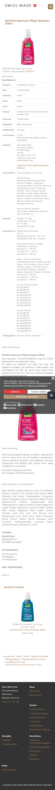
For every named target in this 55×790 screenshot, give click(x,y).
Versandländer (9, 173)
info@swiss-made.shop (10, 702)
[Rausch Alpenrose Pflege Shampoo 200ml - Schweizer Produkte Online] (27, 46)
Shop (26, 656)
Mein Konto (34, 691)
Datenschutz (35, 751)
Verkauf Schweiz (37, 709)
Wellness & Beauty (39, 656)
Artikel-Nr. (7, 96)
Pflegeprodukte (13, 659)
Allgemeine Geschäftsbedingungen (33, 165)
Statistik (40, 405)
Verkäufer (7, 145)
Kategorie (7, 85)
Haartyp (6, 112)
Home (18, 656)
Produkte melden (9, 744)
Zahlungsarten (9, 336)
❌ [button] (53, 378)
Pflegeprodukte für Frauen (34, 659)
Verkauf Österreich (37, 717)
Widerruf (21, 168)
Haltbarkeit (7, 124)
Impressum (34, 759)
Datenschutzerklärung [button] (37, 386)
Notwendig (11, 405)
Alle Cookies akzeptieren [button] (27, 397)
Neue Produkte (9, 770)
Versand (29, 69)
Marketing (11, 408)
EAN (4, 90)
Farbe (5, 106)
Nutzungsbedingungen (39, 747)
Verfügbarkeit (8, 130)
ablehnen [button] (15, 392)
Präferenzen (26, 405)
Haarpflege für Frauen (16, 662)
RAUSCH (30, 71)
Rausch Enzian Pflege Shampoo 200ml (27, 630)
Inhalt (5, 101)
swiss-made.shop (25, 160)
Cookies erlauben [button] (39, 392)
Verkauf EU (34, 721)
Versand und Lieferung (39, 730)
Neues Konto (35, 695)
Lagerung (7, 119)
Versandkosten (9, 231)
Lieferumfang (8, 135)
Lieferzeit (7, 219)
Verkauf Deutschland (38, 713)
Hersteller (6, 740)
